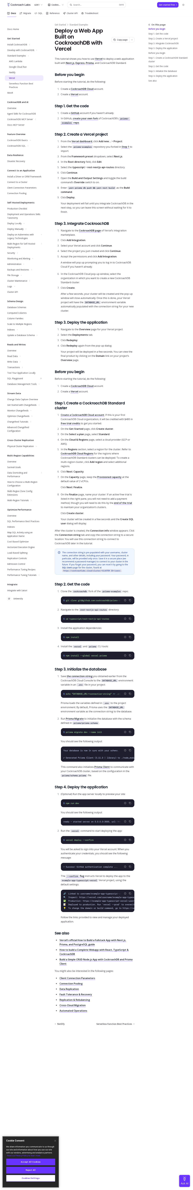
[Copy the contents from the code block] (130, 600)
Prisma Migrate (75, 718)
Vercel (99, 58)
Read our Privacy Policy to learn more (23, 1155)
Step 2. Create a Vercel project (163, 38)
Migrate (27, 13)
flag (75, 876)
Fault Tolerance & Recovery (76, 994)
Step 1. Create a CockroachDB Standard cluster (167, 59)
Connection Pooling (71, 983)
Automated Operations (73, 1010)
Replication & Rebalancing (75, 1000)
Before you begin (156, 28)
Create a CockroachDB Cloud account (82, 415)
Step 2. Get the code (158, 66)
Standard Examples (79, 24)
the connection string (79, 676)
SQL (40, 13)
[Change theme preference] (183, 4)
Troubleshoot (91, 13)
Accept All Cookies (31, 1162)
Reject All (31, 1170)
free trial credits (70, 423)
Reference (55, 13)
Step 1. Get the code (158, 33)
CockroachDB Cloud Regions (77, 453)
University (18, 598)
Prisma (90, 63)
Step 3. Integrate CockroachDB (163, 43)
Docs (13, 13)
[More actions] (131, 39)
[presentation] (97, 600)
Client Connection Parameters (77, 978)
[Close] (55, 1140)
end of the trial (123, 503)
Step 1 (125, 146)
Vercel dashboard (82, 141)
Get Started (60, 24)
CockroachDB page (90, 230)
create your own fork (85, 118)
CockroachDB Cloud (82, 89)
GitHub (75, 113)
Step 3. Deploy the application (162, 48)
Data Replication (69, 989)
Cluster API (72, 13)
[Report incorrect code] (125, 600)
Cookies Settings (31, 1178)
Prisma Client (102, 767)
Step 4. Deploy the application (162, 75)
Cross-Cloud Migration (73, 1005)
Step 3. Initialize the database (162, 71)
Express (80, 63)
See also (152, 80)
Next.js (70, 63)
